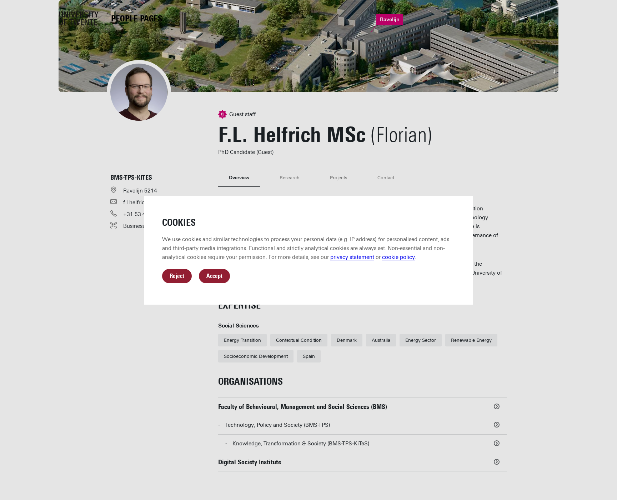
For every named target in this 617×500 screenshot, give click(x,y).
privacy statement (352, 257)
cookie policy (398, 257)
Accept (214, 275)
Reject (177, 275)
